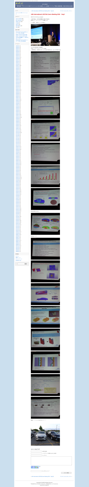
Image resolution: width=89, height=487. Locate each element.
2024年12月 (18, 57)
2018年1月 (17, 128)
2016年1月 (17, 160)
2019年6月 (17, 106)
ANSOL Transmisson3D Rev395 (21, 34)
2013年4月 (17, 202)
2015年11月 (18, 163)
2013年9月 (17, 195)
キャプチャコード (45, 471)
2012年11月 (18, 209)
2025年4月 (17, 54)
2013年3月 (17, 203)
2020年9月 (17, 92)
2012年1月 (17, 223)
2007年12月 (18, 245)
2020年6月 (17, 94)
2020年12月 (18, 89)
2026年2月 (17, 48)
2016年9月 (17, 150)
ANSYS (17, 24)
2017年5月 (17, 139)
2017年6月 (17, 138)
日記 (16, 27)
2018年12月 (18, 114)
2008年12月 (18, 240)
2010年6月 (17, 233)
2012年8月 (17, 213)
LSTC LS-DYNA (18, 18)
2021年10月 (18, 82)
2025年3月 (17, 55)
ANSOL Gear (18, 21)
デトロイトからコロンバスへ (65, 10)
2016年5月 (17, 156)
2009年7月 (17, 237)
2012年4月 (17, 219)
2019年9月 (17, 101)
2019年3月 (17, 110)
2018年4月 (17, 124)
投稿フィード (18, 257)
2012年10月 (18, 210)
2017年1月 (17, 145)
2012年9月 (17, 212)
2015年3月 (17, 171)
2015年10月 (18, 164)
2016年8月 (17, 152)
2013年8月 (17, 196)
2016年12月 (18, 146)
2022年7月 (17, 75)
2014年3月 (17, 187)
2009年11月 (18, 234)
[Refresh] (40, 466)
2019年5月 (17, 107)
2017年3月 (17, 142)
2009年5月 (17, 238)
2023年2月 (17, 69)
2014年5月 (17, 184)
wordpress (47, 485)
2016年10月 (18, 149)
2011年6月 (17, 226)
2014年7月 (17, 181)
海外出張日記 (18, 25)
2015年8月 (17, 166)
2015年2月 (17, 173)
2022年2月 (17, 79)
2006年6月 (17, 251)
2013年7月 (17, 198)
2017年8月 (17, 135)
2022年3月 (17, 78)
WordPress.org (18, 260)
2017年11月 (18, 131)
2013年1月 (17, 206)
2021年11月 (18, 80)
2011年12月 (18, 224)
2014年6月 (17, 182)
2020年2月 (17, 96)
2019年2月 (17, 111)
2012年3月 (17, 220)
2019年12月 (18, 99)
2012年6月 (17, 216)
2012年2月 (17, 222)
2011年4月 (17, 227)
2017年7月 (17, 136)
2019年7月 (17, 104)
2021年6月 (17, 83)
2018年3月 (17, 125)
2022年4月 (17, 76)
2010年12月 (18, 231)
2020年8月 (17, 93)
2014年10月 (18, 178)
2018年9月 (17, 118)
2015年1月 (17, 174)
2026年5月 (17, 47)
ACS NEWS (36, 0)
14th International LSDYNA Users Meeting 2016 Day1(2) (43, 10)
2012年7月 (17, 215)
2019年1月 (17, 113)
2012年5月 (17, 217)
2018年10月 (18, 117)
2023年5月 (17, 68)
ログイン (17, 256)
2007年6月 (17, 247)
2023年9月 (17, 64)
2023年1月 (17, 71)
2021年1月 (17, 87)
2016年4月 (17, 157)
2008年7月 (17, 241)
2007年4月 (17, 248)
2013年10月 (18, 194)
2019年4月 (17, 108)
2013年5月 (17, 201)
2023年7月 (17, 65)
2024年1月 (17, 62)
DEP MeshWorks (19, 20)
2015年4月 (17, 170)
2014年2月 (17, 188)
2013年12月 (18, 191)
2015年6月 (17, 167)
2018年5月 (17, 122)
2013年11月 (18, 192)
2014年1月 (17, 189)
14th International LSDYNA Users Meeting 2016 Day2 (48, 14)
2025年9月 (17, 51)
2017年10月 (18, 132)
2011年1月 (17, 230)
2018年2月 (17, 127)
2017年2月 (17, 143)
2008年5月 (17, 244)
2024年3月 (17, 61)
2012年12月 (18, 208)
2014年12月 (18, 175)
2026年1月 (17, 50)
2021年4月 (17, 85)
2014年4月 (17, 185)
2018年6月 (17, 121)
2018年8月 (17, 120)
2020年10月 (18, 90)
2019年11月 (18, 100)
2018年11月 (18, 115)
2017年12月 (18, 129)
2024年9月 (17, 58)
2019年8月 (17, 103)
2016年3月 (17, 159)
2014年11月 (18, 177)
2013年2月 (17, 205)
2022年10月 (18, 72)
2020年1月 (17, 97)
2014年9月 (17, 180)
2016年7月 (17, 153)
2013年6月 (17, 199)
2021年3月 (17, 86)
